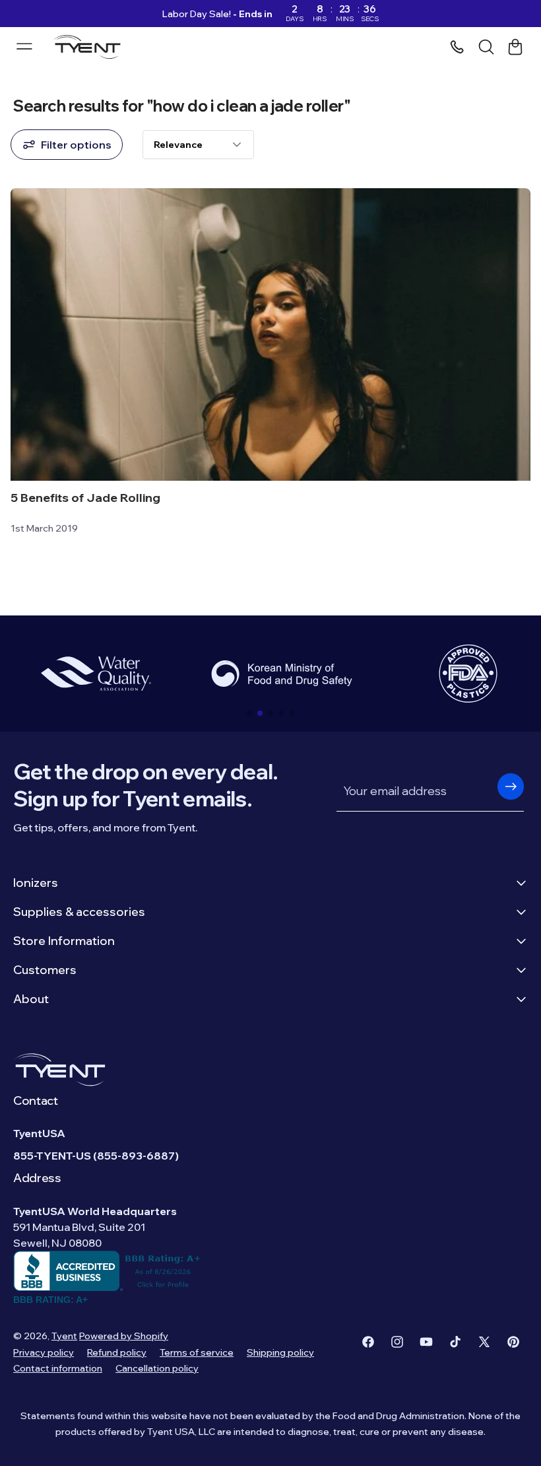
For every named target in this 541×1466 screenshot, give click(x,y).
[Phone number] (457, 47)
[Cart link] (515, 47)
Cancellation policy (157, 1368)
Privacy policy (43, 1352)
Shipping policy (280, 1352)
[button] (249, 713)
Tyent (64, 1336)
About (31, 998)
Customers (45, 969)
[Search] (486, 47)
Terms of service (197, 1352)
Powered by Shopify (123, 1336)
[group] (95, 673)
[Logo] (90, 47)
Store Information (64, 940)
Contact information (57, 1368)
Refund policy (116, 1352)
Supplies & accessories (79, 911)
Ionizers (35, 882)
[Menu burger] (24, 46)
